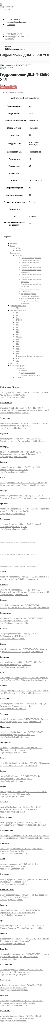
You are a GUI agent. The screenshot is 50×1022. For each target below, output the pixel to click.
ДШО (17, 351)
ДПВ (17, 322)
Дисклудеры (14, 363)
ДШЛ (17, 344)
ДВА (17, 313)
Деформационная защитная (30, 260)
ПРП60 (18, 251)
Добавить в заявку (8, 88)
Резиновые (19, 378)
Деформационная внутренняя (31, 258)
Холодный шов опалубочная (30, 298)
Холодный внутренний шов (30, 296)
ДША (17, 332)
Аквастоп (19, 255)
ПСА (17, 358)
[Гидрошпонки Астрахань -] (7, 9)
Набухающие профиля (17, 366)
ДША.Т (18, 334)
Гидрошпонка (14, 253)
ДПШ (17, 330)
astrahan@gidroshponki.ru (16, 22)
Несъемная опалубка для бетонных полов (29, 356)
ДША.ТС (19, 337)
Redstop (12, 85)
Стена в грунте (26, 291)
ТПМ (17, 361)
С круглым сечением (28, 373)
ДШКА (18, 342)
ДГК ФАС (19, 320)
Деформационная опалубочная (31, 267)
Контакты (11, 25)
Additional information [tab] (15, 92)
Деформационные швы (18, 306)
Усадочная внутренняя (28, 294)
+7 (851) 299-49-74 (13, 19)
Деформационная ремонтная (30, 289)
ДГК (17, 318)
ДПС (17, 327)
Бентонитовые (20, 368)
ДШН (17, 349)
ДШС (17, 354)
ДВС (17, 315)
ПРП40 (18, 248)
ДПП (17, 325)
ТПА (17, 308)
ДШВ (17, 339)
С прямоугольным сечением (30, 375)
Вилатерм (13, 243)
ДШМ (18, 346)
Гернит (12, 246)
